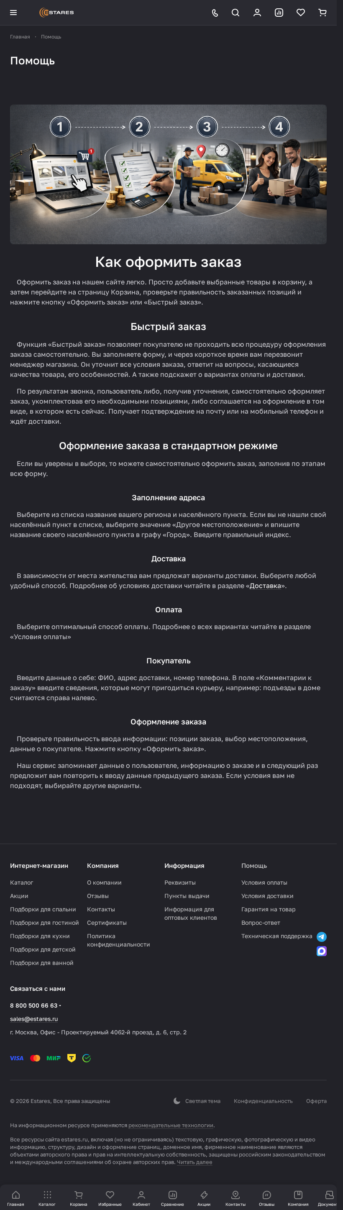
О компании (104, 882)
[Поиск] (235, 12)
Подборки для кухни (40, 935)
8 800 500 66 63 (33, 1005)
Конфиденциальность (263, 1100)
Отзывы (98, 895)
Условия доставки (267, 895)
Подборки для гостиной (44, 922)
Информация (184, 865)
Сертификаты (107, 922)
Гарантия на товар (268, 909)
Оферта (316, 1100)
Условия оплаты (264, 882)
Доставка (265, 585)
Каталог (21, 882)
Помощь (254, 865)
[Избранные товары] (301, 12)
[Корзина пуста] (322, 12)
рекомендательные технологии (170, 1125)
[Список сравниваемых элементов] (279, 12)
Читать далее (194, 1162)
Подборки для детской (43, 949)
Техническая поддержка (276, 935)
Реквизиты (180, 882)
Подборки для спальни (43, 909)
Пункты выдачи (187, 895)
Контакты (101, 909)
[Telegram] (322, 937)
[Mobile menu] (13, 12)
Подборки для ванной (42, 962)
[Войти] (257, 12)
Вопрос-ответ (260, 922)
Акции (19, 895)
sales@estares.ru (34, 1018)
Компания (103, 865)
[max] (322, 951)
